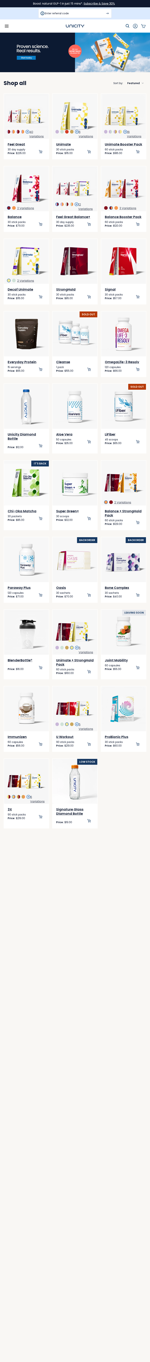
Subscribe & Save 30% (99, 3)
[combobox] (128, 83)
